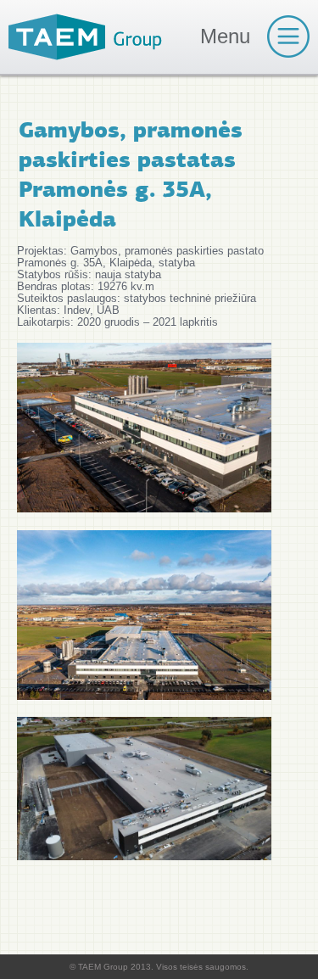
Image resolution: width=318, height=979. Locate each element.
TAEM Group (85, 36)
